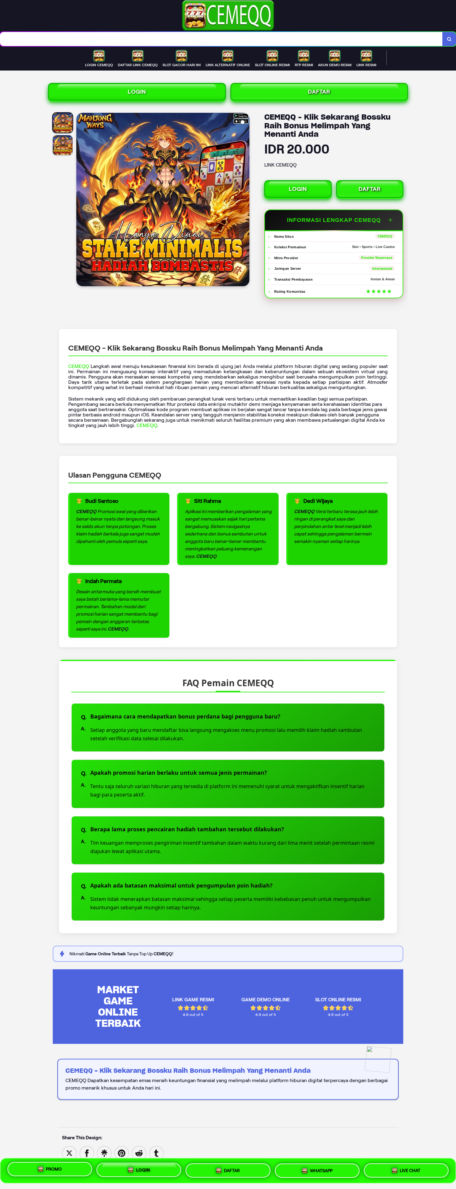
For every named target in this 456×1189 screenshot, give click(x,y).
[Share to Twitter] (69, 1152)
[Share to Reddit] (139, 1152)
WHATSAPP (321, 1169)
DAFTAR (319, 92)
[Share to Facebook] (86, 1152)
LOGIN (137, 92)
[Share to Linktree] (104, 1152)
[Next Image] (244, 200)
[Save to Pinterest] (121, 1152)
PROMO (54, 1170)
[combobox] (221, 39)
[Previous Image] (81, 200)
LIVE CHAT (410, 1168)
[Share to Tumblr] (156, 1152)
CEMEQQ (78, 366)
